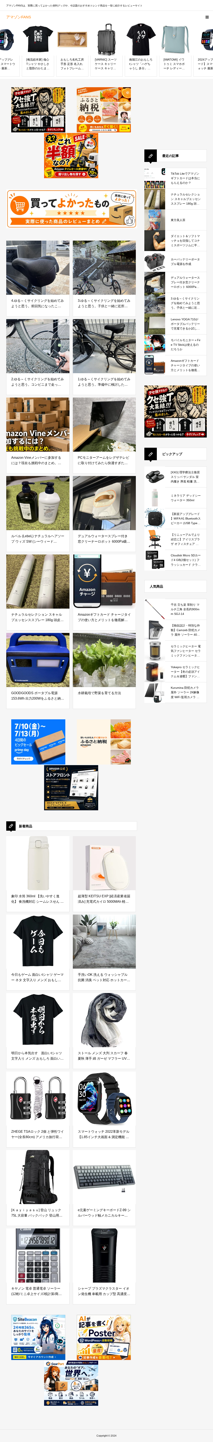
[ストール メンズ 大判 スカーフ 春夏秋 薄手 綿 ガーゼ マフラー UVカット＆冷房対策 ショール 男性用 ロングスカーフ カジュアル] (104, 1020)
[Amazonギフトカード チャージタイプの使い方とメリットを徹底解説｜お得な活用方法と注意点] (104, 581)
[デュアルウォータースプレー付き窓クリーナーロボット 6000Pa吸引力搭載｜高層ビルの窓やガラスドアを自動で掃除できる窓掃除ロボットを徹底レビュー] (104, 503)
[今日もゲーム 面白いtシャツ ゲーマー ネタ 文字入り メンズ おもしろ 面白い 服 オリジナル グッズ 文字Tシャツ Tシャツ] (37, 942)
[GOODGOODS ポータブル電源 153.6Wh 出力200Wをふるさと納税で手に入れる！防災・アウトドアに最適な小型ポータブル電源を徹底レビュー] (37, 660)
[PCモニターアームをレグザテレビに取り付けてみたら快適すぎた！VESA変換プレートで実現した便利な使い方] (104, 425)
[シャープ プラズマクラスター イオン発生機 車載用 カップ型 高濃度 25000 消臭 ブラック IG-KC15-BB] (104, 1255)
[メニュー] (207, 17)
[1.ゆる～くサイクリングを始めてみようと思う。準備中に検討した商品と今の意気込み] (104, 346)
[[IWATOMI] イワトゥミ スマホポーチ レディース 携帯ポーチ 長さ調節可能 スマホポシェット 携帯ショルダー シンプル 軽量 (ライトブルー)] (141, 39)
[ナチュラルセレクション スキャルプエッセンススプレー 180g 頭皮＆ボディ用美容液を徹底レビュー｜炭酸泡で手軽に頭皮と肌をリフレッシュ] (37, 581)
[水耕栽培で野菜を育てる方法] (104, 660)
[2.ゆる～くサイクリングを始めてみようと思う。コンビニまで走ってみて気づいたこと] (37, 346)
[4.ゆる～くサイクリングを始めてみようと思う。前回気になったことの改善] (37, 268)
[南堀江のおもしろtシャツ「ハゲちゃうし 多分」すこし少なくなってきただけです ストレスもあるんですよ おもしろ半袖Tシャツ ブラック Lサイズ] (106, 39)
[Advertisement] (175, 113)
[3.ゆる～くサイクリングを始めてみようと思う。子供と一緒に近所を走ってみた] (104, 268)
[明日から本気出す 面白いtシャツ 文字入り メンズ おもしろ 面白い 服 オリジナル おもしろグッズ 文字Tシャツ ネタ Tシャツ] (37, 1020)
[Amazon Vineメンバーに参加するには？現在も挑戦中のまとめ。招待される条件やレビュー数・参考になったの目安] (37, 425)
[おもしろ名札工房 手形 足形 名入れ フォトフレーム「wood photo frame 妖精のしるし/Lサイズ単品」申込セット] (38, 39)
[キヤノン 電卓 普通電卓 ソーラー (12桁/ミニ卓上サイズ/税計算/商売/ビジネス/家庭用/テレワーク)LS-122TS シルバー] (37, 1255)
